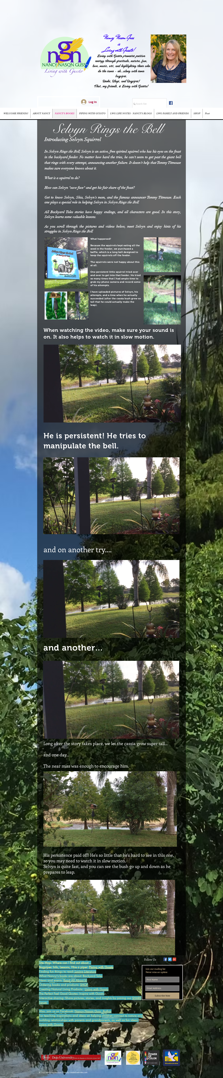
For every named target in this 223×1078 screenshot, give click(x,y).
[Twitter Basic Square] (170, 959)
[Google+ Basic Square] (174, 959)
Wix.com (83, 1072)
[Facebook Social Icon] (171, 103)
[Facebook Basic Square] (165, 959)
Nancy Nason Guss (119, 37)
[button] (112, 419)
